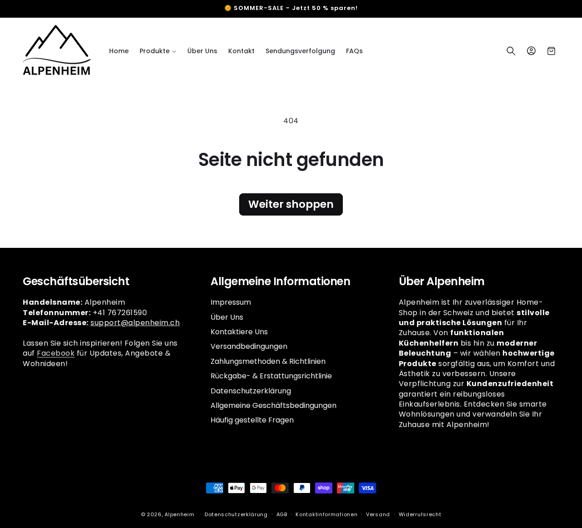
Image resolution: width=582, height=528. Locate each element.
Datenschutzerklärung (251, 390)
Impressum (231, 302)
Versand (378, 514)
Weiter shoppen (291, 204)
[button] (158, 50)
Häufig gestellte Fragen (252, 420)
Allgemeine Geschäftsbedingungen (273, 405)
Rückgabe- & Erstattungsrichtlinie (271, 375)
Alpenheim (179, 514)
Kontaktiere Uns (239, 331)
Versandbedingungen (249, 346)
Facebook (56, 352)
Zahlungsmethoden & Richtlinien (268, 361)
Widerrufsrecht (420, 514)
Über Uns (227, 317)
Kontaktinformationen (326, 514)
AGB (281, 514)
